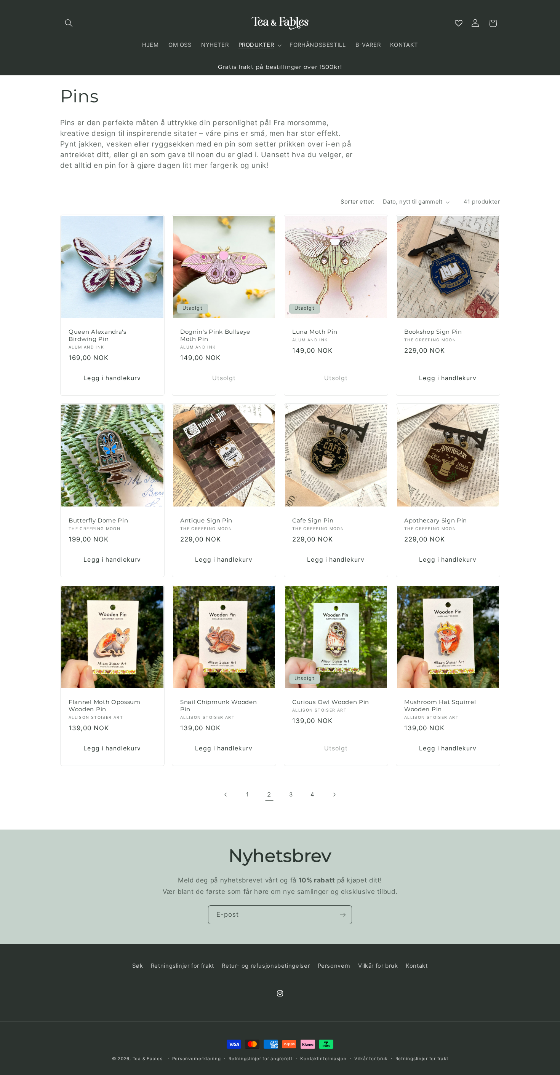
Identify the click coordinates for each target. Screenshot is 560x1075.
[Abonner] (343, 914)
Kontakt (416, 965)
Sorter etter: (357, 201)
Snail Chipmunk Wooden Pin (218, 706)
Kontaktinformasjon (323, 1058)
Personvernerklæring (196, 1058)
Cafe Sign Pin (313, 520)
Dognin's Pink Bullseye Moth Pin (215, 335)
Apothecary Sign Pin (435, 520)
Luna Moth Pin (315, 331)
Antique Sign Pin (206, 520)
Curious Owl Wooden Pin (330, 702)
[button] (69, 23)
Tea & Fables (148, 1058)
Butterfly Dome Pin (98, 520)
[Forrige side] (226, 794)
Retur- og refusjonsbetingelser (266, 965)
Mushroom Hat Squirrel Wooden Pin (440, 706)
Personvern (334, 965)
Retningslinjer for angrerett (261, 1058)
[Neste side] (334, 794)
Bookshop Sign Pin (433, 331)
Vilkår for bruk (378, 965)
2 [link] (269, 794)
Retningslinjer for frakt (182, 965)
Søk (137, 965)
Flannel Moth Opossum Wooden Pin (105, 706)
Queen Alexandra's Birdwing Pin (97, 335)
